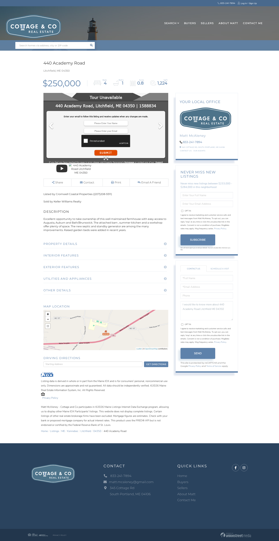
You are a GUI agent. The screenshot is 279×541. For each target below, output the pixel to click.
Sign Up (253, 3)
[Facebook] (235, 467)
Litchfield (86, 431)
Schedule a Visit (220, 268)
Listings (54, 431)
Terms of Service (214, 366)
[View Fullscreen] (47, 326)
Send (198, 353)
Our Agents (199, 151)
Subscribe (198, 239)
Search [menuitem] (170, 23)
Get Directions (156, 364)
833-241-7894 (227, 3)
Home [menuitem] (182, 476)
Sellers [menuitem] (207, 23)
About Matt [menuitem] (228, 23)
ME (63, 431)
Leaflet (139, 349)
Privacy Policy (50, 398)
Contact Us (185, 151)
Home (44, 431)
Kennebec (72, 431)
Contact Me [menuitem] (253, 23)
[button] (91, 45)
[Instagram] (244, 467)
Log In (244, 3)
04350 (97, 431)
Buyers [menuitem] (190, 23)
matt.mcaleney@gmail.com (131, 482)
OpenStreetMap (151, 349)
